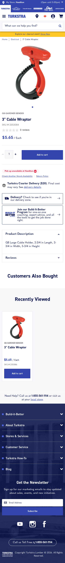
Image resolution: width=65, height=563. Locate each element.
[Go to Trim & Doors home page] (27, 8)
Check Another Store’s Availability (17, 176)
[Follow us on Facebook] (44, 526)
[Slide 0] (32, 107)
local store (37, 399)
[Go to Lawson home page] (59, 8)
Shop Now (45, 34)
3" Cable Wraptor (15, 347)
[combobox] (30, 26)
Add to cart (42, 154)
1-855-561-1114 (40, 396)
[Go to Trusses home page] (16, 8)
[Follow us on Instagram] (32, 526)
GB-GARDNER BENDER (13, 114)
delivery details (32, 187)
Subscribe (33, 511)
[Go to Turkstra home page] (5, 8)
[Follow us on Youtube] (20, 526)
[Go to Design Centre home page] (37, 8)
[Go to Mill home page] (48, 8)
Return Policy (42, 176)
